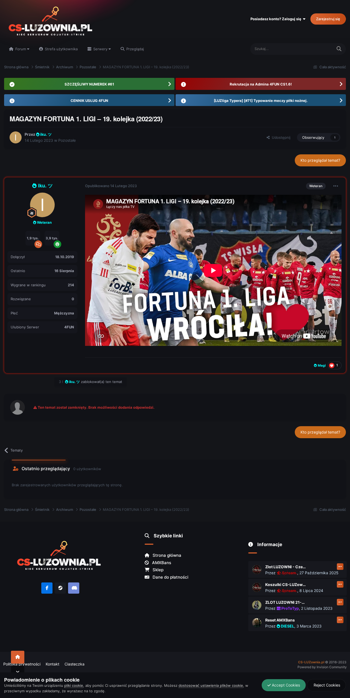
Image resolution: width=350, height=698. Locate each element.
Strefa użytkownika (61, 49)
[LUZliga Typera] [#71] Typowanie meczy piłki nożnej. (261, 100)
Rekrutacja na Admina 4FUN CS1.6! (261, 84)
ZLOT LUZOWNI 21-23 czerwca (285, 602)
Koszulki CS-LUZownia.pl (285, 584)
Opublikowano (111, 186)
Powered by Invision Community (322, 667)
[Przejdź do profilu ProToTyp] (256, 605)
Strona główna (166, 555)
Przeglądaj (134, 49)
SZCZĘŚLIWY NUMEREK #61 (89, 84)
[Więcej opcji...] (336, 186)
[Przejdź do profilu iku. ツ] (16, 137)
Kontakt (52, 664)
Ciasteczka (74, 664)
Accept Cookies (285, 685)
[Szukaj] (339, 49)
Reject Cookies (326, 685)
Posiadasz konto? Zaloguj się (276, 19)
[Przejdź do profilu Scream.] (256, 569)
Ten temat (317, 49)
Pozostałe (67, 140)
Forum (20, 49)
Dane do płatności (169, 577)
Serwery (100, 49)
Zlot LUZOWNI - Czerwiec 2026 (285, 566)
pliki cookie (73, 685)
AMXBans (161, 562)
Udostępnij (280, 137)
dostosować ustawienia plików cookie (211, 685)
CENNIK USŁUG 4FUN (89, 100)
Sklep (157, 569)
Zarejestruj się (328, 19)
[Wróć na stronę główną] (17, 657)
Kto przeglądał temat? (320, 160)
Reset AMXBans (280, 620)
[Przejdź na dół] (17, 672)
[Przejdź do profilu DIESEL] (256, 623)
